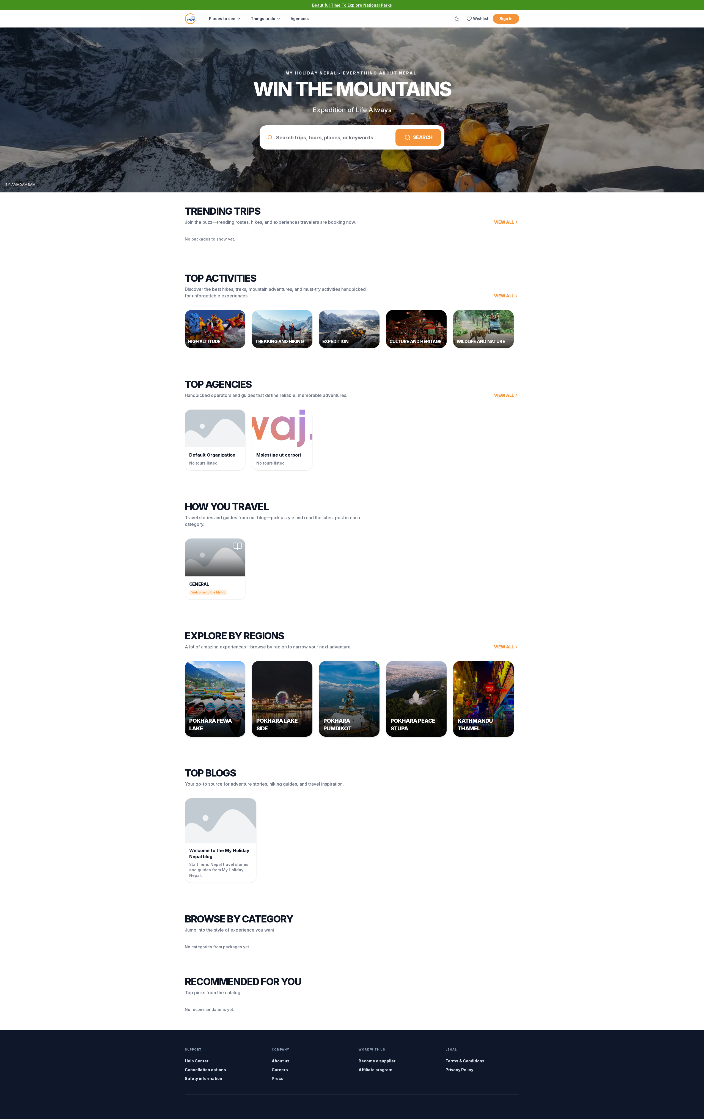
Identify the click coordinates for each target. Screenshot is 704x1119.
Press (278, 1078)
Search (422, 137)
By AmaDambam (21, 185)
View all (504, 222)
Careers (280, 1069)
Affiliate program (375, 1069)
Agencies (300, 18)
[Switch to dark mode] (457, 19)
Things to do (263, 18)
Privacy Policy (459, 1069)
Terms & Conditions (465, 1061)
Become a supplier (377, 1061)
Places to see (222, 18)
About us (281, 1061)
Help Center (196, 1061)
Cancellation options (205, 1069)
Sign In (506, 18)
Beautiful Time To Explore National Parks (352, 5)
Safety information (203, 1078)
